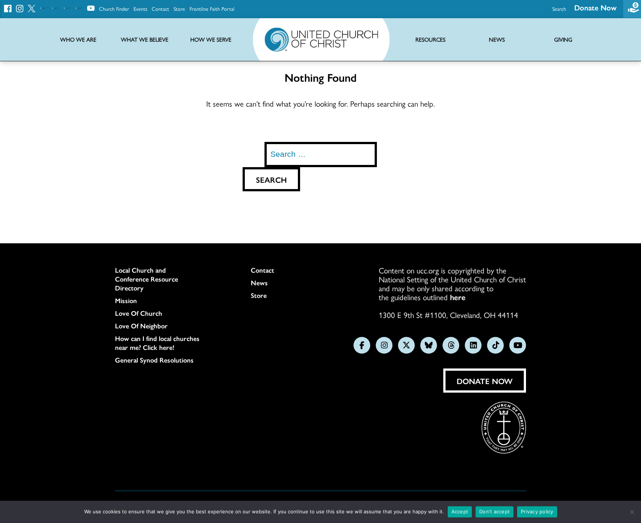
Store (179, 8)
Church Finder (114, 8)
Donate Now (595, 7)
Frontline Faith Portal (212, 8)
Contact (160, 8)
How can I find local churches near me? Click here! (157, 343)
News (259, 282)
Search (559, 8)
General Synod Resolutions (154, 359)
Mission (126, 300)
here (458, 296)
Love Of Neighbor (141, 325)
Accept (460, 511)
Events (140, 8)
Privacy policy (537, 511)
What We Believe (144, 39)
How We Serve (210, 39)
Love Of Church (138, 313)
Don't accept (494, 511)
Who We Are (78, 39)
